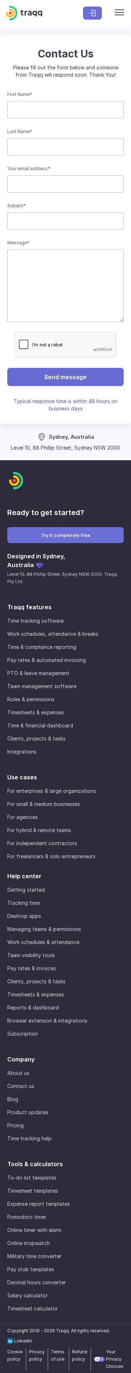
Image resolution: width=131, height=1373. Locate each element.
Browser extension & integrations (47, 1020)
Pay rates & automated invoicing (46, 660)
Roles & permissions (31, 699)
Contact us (20, 1086)
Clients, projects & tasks (36, 738)
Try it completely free (65, 535)
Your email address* (28, 168)
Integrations (21, 751)
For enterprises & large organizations (51, 791)
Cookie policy (15, 1355)
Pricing (15, 1125)
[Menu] (119, 13)
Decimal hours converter (36, 1282)
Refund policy (79, 1355)
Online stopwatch (28, 1243)
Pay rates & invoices (31, 968)
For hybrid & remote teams (39, 830)
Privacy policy (37, 1355)
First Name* (19, 94)
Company (21, 1059)
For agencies (22, 817)
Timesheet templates (32, 1191)
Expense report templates (38, 1204)
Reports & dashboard (33, 1007)
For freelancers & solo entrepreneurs (51, 856)
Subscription (22, 1034)
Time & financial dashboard (40, 725)
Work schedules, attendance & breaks (52, 634)
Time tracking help (29, 1138)
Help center (24, 876)
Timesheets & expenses (35, 712)
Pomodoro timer (26, 1217)
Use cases (22, 777)
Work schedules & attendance (43, 942)
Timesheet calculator (32, 1308)
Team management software (41, 686)
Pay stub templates (30, 1269)
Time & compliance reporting (41, 647)
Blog (12, 1099)
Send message (65, 377)
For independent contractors (42, 843)
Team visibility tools (31, 955)
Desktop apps (24, 916)
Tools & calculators (35, 1164)
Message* (18, 242)
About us (18, 1073)
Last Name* (19, 131)
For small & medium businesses (43, 804)
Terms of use (57, 1355)
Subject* (16, 205)
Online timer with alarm (34, 1230)
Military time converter (34, 1256)
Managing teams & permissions (44, 929)
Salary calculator (27, 1295)
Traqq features (29, 607)
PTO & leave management (38, 673)
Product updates (27, 1112)
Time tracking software (35, 621)
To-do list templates (31, 1178)
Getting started (26, 890)
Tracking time (23, 903)
